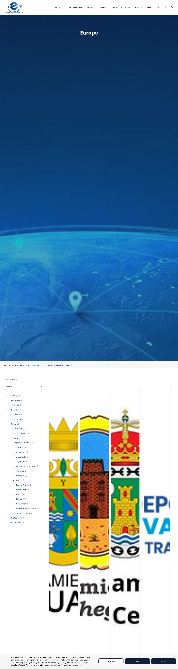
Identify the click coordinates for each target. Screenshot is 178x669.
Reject (137, 661)
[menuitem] (60, 7)
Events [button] (90, 7)
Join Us (138, 7)
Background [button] (76, 7)
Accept (163, 661)
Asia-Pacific (38, 365)
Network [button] (125, 7)
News (149, 7)
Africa (69, 365)
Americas (24, 365)
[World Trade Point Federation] (14, 7)
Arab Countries (55, 365)
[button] (172, 7)
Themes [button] (102, 7)
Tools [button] (114, 7)
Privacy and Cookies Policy (72, 665)
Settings (111, 661)
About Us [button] (60, 7)
